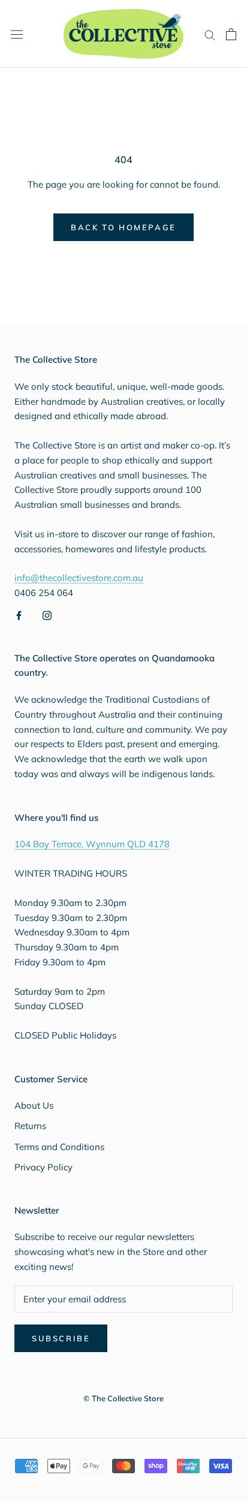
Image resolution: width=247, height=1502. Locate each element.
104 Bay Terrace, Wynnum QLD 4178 (92, 844)
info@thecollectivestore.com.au (78, 577)
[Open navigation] (17, 34)
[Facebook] (18, 614)
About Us (33, 1105)
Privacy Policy (43, 1167)
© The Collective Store (123, 1398)
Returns (30, 1125)
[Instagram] (47, 614)
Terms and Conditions (59, 1146)
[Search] (209, 34)
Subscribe (61, 1338)
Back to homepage (123, 227)
